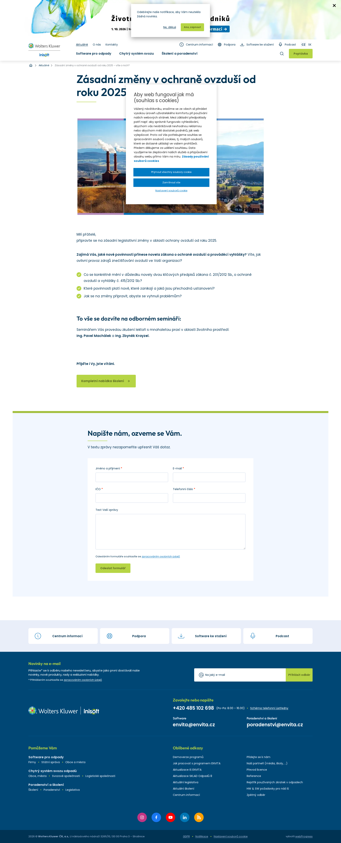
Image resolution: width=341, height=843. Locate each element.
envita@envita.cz (194, 724)
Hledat (282, 53)
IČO (99, 489)
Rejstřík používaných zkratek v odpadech (275, 782)
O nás (97, 45)
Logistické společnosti (100, 776)
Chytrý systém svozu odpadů (52, 771)
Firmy (32, 762)
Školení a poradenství (180, 53)
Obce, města (37, 776)
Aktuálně (82, 45)
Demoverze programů (188, 757)
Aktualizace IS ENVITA (187, 770)
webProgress (304, 836)
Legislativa (73, 790)
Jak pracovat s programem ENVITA (196, 763)
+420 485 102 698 (193, 708)
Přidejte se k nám (258, 757)
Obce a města (75, 762)
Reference (254, 776)
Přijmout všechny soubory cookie (171, 172)
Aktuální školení (183, 789)
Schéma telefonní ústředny (269, 708)
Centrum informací (199, 45)
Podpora (229, 45)
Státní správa (50, 762)
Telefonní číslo (184, 489)
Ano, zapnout (192, 27)
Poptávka (301, 54)
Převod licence (257, 770)
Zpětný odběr (256, 795)
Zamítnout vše (171, 182)
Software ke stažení (260, 45)
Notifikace (201, 836)
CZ (303, 45)
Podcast (290, 45)
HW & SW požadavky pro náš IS (268, 789)
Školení (33, 790)
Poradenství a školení (46, 784)
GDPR (186, 836)
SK (309, 45)
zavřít (334, 5)
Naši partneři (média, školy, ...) (267, 763)
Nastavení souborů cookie (231, 836)
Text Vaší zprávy (107, 510)
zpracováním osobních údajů (161, 556)
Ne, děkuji (169, 27)
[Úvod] (30, 65)
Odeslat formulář (113, 568)
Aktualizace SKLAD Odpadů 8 (192, 776)
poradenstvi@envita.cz (275, 724)
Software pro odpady (93, 53)
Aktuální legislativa (185, 782)
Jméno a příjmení (109, 468)
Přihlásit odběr (299, 675)
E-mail (178, 468)
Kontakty (112, 45)
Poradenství (52, 790)
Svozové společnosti (66, 776)
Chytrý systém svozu (136, 53)
